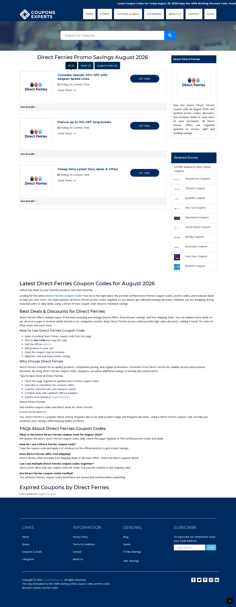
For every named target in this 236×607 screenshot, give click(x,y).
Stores (25, 544)
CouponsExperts (60, 397)
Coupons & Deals (32, 551)
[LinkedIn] (217, 580)
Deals (86, 65)
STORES (104, 14)
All (71, 65)
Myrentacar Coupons (197, 217)
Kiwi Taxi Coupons (195, 207)
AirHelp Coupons (194, 236)
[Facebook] (193, 580)
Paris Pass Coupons (196, 256)
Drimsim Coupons (195, 188)
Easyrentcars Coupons (197, 178)
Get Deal (144, 78)
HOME (89, 14)
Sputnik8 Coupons (195, 198)
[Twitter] (199, 580)
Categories (28, 559)
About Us (78, 559)
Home (25, 536)
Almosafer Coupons (196, 246)
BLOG (210, 14)
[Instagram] (211, 580)
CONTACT (194, 14)
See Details (28, 107)
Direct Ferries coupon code (64, 295)
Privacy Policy (80, 536)
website (46, 344)
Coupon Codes (107, 65)
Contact (77, 551)
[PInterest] (205, 580)
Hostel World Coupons (197, 227)
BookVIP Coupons (195, 266)
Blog (125, 536)
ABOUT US (175, 14)
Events (127, 544)
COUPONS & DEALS (128, 14)
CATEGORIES (154, 14)
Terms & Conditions (84, 544)
